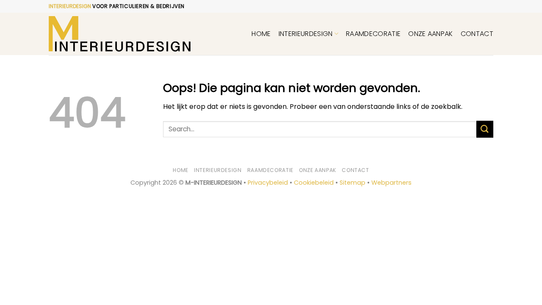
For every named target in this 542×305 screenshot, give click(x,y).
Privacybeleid (268, 182)
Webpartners (391, 182)
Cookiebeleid (314, 182)
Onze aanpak (430, 34)
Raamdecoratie (373, 34)
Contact (477, 34)
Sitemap (352, 182)
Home (261, 34)
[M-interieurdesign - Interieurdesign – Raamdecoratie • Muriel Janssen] (120, 34)
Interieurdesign (306, 34)
